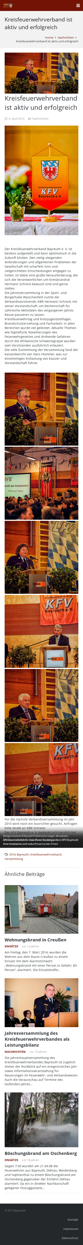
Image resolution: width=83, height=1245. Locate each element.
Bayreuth (23, 854)
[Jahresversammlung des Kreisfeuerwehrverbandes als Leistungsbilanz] (41, 1002)
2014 (12, 854)
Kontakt (73, 1220)
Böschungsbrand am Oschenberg (41, 1153)
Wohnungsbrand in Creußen (35, 940)
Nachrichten (40, 119)
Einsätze (11, 946)
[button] (78, 5)
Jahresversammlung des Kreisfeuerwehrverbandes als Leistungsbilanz (37, 1039)
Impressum (70, 1229)
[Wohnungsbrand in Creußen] (41, 909)
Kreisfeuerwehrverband (45, 854)
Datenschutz (70, 1238)
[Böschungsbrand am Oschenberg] (41, 1119)
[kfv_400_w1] (8, 5)
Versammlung (14, 859)
